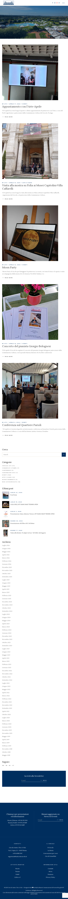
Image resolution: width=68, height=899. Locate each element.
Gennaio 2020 (6, 727)
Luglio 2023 (5, 649)
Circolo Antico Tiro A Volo (17, 847)
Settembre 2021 (7, 708)
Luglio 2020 (6, 718)
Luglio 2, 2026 (15, 511)
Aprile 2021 (5, 711)
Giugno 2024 (6, 617)
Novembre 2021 (7, 705)
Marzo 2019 (5, 743)
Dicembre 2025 (7, 567)
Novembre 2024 (7, 605)
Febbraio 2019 (6, 746)
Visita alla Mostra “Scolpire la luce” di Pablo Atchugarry (28, 533)
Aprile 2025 (5, 589)
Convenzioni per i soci (50, 853)
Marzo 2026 (6, 558)
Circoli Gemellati (50, 856)
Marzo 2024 (6, 627)
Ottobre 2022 (6, 677)
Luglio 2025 (5, 580)
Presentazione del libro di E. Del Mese (22, 523)
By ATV (4, 104)
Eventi (24, 104)
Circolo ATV (7, 465)
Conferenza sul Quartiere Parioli (21, 425)
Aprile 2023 (5, 658)
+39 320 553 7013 (22, 820)
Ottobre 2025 (6, 573)
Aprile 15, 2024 (14, 182)
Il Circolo (50, 847)
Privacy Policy (50, 877)
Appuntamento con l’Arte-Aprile (22, 106)
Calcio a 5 (17, 877)
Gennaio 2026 (6, 564)
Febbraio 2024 (6, 630)
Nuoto (17, 868)
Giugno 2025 (6, 583)
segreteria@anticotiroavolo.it (17, 856)
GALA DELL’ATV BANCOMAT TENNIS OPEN (24, 504)
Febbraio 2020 (6, 724)
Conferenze (6, 470)
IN (6, 765)
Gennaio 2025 (6, 598)
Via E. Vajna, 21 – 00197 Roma (17, 850)
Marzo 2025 (5, 592)
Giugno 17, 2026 (16, 530)
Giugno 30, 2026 (16, 521)
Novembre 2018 (7, 749)
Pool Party (13, 495)
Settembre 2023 (7, 645)
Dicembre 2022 (7, 671)
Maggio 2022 (6, 689)
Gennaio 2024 (6, 633)
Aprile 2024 (5, 624)
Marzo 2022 (6, 696)
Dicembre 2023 (7, 636)
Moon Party (9, 267)
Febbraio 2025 (6, 595)
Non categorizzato (9, 482)
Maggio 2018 (6, 755)
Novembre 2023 (7, 639)
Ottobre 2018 (6, 752)
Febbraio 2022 (6, 699)
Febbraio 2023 (6, 664)
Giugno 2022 (6, 686)
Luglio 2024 (6, 614)
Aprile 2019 (5, 739)
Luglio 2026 (6, 545)
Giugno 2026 (6, 548)
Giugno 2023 (6, 652)
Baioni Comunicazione (45, 887)
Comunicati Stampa (9, 468)
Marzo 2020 (6, 721)
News (50, 871)
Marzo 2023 (5, 661)
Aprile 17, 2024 (14, 104)
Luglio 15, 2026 (16, 502)
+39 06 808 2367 (17, 853)
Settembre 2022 (7, 680)
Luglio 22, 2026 (16, 492)
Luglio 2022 (6, 683)
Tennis (17, 871)
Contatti (50, 868)
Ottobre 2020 (6, 714)
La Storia (50, 850)
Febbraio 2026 (6, 561)
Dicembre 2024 (7, 602)
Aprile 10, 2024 (15, 343)
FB (3, 765)
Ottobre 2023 (6, 642)
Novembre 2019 (7, 733)
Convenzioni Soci (8, 472)
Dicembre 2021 (7, 702)
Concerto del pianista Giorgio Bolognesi (26, 346)
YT (13, 765)
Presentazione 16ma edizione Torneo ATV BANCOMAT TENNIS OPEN (32, 514)
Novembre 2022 (7, 674)
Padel (17, 874)
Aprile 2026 (5, 555)
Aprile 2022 (5, 692)
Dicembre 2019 (7, 730)
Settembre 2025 (7, 577)
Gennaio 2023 (6, 667)
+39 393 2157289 (22, 823)
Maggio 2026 (6, 552)
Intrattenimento (8, 479)
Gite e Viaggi (27, 182)
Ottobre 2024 (6, 608)
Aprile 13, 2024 (15, 265)
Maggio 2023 (6, 655)
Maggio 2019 (6, 736)
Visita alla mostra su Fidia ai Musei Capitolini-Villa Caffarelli (32, 187)
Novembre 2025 (7, 570)
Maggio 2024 (6, 620)
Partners (50, 874)
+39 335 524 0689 (20, 825)
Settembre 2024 (7, 611)
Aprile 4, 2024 (14, 422)
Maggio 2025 (6, 586)
